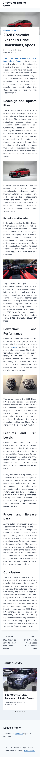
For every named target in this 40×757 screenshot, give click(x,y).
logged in (19, 733)
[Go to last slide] (6, 688)
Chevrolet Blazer (10, 30)
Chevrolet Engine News (14, 50)
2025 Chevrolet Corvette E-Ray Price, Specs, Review (9, 642)
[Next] (34, 688)
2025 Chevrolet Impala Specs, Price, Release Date (30, 642)
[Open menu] (35, 4)
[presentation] (20, 679)
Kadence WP (29, 750)
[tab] (15, 711)
